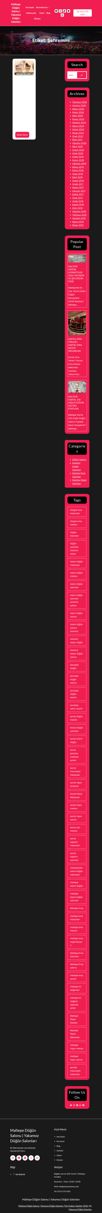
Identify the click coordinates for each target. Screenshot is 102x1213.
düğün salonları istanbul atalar (74, 548)
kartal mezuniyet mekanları (75, 771)
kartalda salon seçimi (76, 707)
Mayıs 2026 (78, 109)
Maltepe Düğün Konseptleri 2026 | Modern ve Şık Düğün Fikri (76, 274)
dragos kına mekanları (76, 512)
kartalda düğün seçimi (74, 694)
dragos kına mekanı (76, 523)
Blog (58, 1146)
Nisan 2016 (78, 225)
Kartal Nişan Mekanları (76, 795)
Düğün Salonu (79, 459)
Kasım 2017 (78, 187)
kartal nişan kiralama (76, 784)
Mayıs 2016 (78, 221)
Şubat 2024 (78, 129)
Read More (23, 135)
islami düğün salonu (76, 615)
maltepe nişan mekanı (76, 1047)
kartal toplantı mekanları (75, 842)
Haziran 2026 (79, 105)
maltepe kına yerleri (76, 977)
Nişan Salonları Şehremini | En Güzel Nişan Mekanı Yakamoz (23, 98)
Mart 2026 (77, 115)
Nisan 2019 (78, 170)
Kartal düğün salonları (76, 729)
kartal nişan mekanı (76, 807)
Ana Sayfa (61, 1136)
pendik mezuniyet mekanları (75, 1071)
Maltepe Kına (76, 908)
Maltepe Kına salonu (76, 966)
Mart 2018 (77, 177)
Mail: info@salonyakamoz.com (66, 1186)
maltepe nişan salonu (76, 1058)
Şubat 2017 (78, 194)
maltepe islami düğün (76, 884)
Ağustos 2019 (79, 163)
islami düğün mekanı (76, 574)
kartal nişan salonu (76, 818)
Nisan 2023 (78, 133)
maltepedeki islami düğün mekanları (76, 871)
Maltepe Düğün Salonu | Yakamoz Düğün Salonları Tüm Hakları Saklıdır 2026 (53, 1206)
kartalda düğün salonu (74, 679)
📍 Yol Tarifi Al (19, 1174)
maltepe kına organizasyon (76, 941)
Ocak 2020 (77, 153)
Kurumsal (60, 1141)
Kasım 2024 (78, 119)
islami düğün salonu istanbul (76, 627)
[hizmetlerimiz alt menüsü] (48, 7)
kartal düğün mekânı (76, 718)
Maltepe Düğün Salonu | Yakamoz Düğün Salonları (24, 1135)
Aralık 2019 (77, 156)
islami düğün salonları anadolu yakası (76, 600)
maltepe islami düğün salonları (76, 897)
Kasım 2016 (78, 204)
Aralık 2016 (77, 201)
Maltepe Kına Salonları (76, 955)
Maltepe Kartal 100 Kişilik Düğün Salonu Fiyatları (76, 402)
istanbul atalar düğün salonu (76, 653)
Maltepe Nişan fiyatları (74, 1019)
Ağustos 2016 (79, 211)
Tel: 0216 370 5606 (82, 13)
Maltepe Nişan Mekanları (75, 1034)
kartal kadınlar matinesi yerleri (74, 755)
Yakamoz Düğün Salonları (80, 1209)
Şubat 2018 (78, 180)
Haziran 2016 (79, 218)
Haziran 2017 (78, 191)
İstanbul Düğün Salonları (76, 466)
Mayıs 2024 (78, 126)
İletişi (59, 1160)
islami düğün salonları (76, 586)
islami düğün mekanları (76, 563)
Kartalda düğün (74, 666)
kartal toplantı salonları (74, 856)
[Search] (81, 75)
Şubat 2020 (78, 150)
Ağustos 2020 (79, 143)
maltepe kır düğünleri (75, 988)
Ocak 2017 (77, 197)
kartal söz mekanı (75, 829)
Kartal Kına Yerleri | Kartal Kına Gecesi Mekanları (75, 345)
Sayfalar (60, 1150)
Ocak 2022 (77, 136)
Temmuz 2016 (79, 215)
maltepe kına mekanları (76, 918)
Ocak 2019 (77, 174)
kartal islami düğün (76, 740)
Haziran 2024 (79, 122)
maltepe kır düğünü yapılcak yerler (75, 1002)
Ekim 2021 (77, 139)
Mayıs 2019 (78, 167)
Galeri (59, 1155)
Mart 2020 (77, 146)
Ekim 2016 (77, 208)
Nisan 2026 (78, 112)
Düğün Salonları (74, 534)
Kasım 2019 (78, 160)
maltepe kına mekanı (76, 929)
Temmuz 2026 (79, 102)
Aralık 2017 (77, 184)
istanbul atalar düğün (76, 641)
